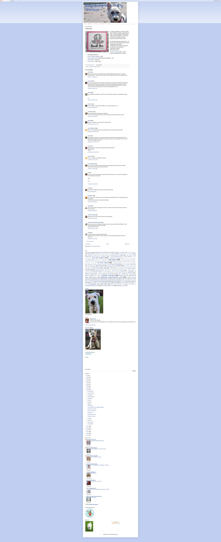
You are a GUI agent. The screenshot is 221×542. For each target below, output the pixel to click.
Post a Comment (90, 241)
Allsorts (89, 59)
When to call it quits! (91, 410)
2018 (88, 389)
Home (85, 23)
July (89, 400)
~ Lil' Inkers (93, 262)
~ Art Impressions (122, 253)
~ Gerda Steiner (118, 258)
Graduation (98, 282)
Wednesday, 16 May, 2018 (93, 124)
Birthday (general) (123, 275)
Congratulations (96, 281)
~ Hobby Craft (122, 259)
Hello (103, 282)
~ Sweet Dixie (129, 269)
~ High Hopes (91, 66)
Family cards (114, 281)
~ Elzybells (111, 258)
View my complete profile (90, 324)
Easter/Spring (104, 281)
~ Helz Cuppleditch (102, 259)
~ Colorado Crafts (94, 256)
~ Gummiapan (89, 259)
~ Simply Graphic (113, 268)
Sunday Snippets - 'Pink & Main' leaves (98, 448)
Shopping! (96, 23)
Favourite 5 (122, 281)
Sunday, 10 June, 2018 (92, 238)
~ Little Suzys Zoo (125, 262)
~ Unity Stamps (109, 272)
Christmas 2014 (97, 278)
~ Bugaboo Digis (96, 255)
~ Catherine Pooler (103, 255)
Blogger (116, 534)
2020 (88, 386)
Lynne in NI (93, 318)
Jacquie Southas (91, 214)
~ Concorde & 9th (104, 256)
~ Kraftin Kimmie (124, 261)
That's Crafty (91, 61)
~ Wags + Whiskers (121, 272)
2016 (88, 427)
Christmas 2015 (106, 278)
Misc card (108, 282)
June (89, 402)
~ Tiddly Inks (122, 271)
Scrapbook (132, 284)
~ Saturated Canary (127, 267)
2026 (88, 375)
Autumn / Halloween (129, 273)
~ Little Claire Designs (116, 262)
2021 (88, 384)
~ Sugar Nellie (113, 269)
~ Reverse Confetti (118, 267)
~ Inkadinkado (102, 261)
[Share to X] (99, 65)
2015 (88, 429)
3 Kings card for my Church (96, 481)
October (89, 394)
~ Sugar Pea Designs (122, 269)
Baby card (87, 275)
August (89, 398)
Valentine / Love (121, 285)
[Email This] (96, 65)
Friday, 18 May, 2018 (92, 191)
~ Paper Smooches (99, 265)
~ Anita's (107, 253)
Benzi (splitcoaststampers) (92, 504)
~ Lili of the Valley (102, 262)
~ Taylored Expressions (95, 271)
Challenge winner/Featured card (111, 277)
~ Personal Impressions (128, 265)
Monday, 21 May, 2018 (92, 218)
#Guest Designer (88, 252)
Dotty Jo (89, 104)
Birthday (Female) (108, 275)
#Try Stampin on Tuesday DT (119, 252)
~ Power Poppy (92, 267)
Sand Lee (90, 156)
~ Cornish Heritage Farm (114, 256)
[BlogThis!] (97, 65)
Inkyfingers (90, 195)
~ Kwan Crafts (131, 261)
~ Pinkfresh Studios (130, 252)
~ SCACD (134, 267)
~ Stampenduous (121, 268)
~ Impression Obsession (94, 261)
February (90, 422)
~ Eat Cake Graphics (97, 258)
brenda (89, 92)
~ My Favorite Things (113, 264)
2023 (88, 380)
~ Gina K (125, 258)
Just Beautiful (93, 497)
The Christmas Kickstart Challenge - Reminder (100, 465)
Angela (89, 120)
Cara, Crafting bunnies (91, 488)
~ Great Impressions (132, 258)
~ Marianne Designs (96, 264)
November (90, 393)
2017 (88, 426)
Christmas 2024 (132, 280)
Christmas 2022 (116, 280)
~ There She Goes (114, 271)
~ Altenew (103, 253)
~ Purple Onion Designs (108, 267)
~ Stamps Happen (107, 269)
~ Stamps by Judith (98, 269)
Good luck (92, 282)
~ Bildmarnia (89, 255)
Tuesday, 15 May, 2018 (92, 88)
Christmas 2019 (90, 280)
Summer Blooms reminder (96, 456)
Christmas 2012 (130, 277)
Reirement (120, 284)
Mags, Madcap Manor (91, 480)
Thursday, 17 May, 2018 (92, 159)
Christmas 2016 (115, 278)
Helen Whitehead (91, 128)
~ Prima (99, 267)
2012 (88, 435)
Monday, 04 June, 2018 (92, 228)
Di (88, 172)
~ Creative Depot (126, 256)
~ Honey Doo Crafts (130, 259)
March (89, 420)
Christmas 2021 (108, 280)
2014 (88, 431)
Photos (105, 284)
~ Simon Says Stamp (101, 268)
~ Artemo (127, 253)
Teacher (103, 285)
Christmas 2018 (132, 278)
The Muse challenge (114, 51)
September (90, 396)
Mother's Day (122, 282)
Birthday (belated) (97, 275)
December (90, 391)
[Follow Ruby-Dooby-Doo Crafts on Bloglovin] (88, 354)
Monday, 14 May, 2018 (92, 76)
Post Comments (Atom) (95, 246)
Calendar (94, 277)
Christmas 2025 (88, 281)
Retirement (126, 284)
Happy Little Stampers (93, 58)
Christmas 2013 (88, 278)
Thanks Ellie (90, 412)
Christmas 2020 (99, 280)
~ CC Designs (120, 255)
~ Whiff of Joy (130, 272)
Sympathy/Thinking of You (91, 285)
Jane (89, 188)
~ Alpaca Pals (97, 253)
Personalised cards (95, 284)
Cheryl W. (90, 81)
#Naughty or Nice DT (99, 252)
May (89, 403)
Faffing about (90, 405)
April (89, 418)
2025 (88, 377)
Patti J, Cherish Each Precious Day (94, 496)
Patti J (89, 72)
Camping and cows (91, 416)
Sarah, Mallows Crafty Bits (92, 455)
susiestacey (90, 111)
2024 (88, 378)
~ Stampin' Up (129, 268)
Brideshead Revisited (91, 408)
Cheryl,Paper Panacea (91, 439)
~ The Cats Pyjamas (105, 271)
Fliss (89, 232)
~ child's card (128, 255)
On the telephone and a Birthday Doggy (95, 407)
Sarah (89, 135)
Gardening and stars (91, 414)
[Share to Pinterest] (101, 65)
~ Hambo (96, 259)
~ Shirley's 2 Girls (90, 268)
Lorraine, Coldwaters (90, 472)
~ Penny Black (117, 265)
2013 (88, 433)
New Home (129, 282)
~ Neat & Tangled (125, 264)
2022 (88, 382)
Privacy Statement (102, 23)
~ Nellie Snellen (132, 264)
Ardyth (89, 205)
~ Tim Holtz (129, 271)
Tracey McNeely (91, 163)
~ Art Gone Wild (113, 253)
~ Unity (103, 272)
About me (109, 23)
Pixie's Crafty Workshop (91, 447)
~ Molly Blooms (104, 264)
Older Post (127, 244)
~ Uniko (99, 272)
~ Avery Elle (133, 253)
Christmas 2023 (125, 280)
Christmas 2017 (123, 278)
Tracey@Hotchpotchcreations (94, 222)
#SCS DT (109, 252)
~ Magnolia (132, 262)
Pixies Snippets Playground (94, 56)
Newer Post (87, 244)
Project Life (113, 284)
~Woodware (110, 273)
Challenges (90, 23)
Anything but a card (119, 273)
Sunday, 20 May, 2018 (92, 201)
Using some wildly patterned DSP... (97, 440)
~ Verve (114, 272)
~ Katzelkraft (117, 261)
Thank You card (97, 66)
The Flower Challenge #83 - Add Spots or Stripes (100, 489)
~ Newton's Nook (90, 265)
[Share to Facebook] (100, 65)
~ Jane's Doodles (109, 261)
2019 (88, 387)
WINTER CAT (93, 473)
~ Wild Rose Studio (101, 273)
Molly (115, 282)
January (89, 423)
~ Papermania (109, 265)
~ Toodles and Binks (92, 272)
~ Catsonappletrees (112, 255)
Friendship (128, 281)
